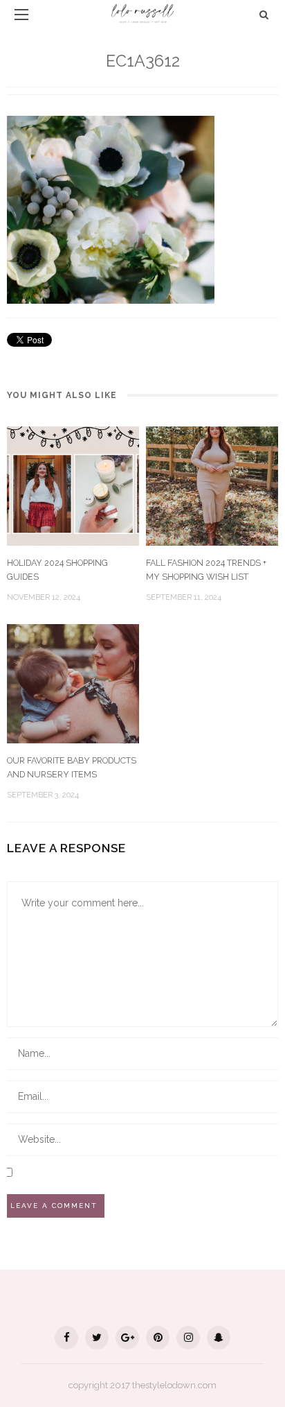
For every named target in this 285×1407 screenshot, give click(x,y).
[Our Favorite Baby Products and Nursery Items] (73, 683)
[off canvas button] (21, 14)
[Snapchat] (218, 1337)
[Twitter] (97, 1337)
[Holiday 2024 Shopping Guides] (73, 484)
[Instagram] (188, 1337)
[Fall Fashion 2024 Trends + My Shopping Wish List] (212, 484)
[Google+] (127, 1337)
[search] (263, 14)
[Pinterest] (157, 1337)
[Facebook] (66, 1337)
